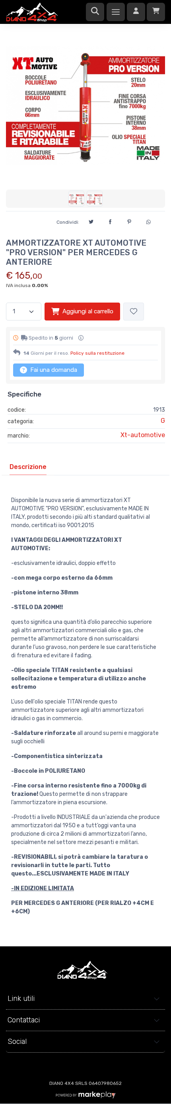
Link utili (21, 998)
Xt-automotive (142, 435)
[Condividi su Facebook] (110, 221)
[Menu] (115, 11)
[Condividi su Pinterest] (129, 221)
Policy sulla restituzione (97, 353)
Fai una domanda (53, 369)
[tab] (28, 467)
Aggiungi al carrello (87, 311)
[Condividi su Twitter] (91, 221)
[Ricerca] (95, 11)
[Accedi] (136, 12)
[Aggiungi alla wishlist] (133, 311)
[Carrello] (156, 12)
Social (17, 1041)
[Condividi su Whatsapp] (148, 221)
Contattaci (24, 1020)
